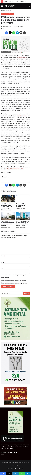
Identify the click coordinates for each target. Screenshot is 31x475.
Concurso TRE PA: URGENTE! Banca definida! (21, 205)
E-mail (3, 262)
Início (3, 10)
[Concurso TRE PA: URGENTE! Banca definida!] (23, 198)
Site (2, 268)
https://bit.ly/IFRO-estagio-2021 (15, 168)
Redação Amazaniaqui (7, 26)
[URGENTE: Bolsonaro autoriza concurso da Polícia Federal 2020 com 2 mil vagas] (8, 198)
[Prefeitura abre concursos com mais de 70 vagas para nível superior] (8, 216)
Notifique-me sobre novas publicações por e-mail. (14, 283)
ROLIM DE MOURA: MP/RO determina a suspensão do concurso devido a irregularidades (23, 223)
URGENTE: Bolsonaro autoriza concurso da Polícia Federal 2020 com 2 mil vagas (7, 206)
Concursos (8, 10)
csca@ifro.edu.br (21, 116)
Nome (3, 256)
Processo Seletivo (22, 57)
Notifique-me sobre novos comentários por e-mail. (14, 280)
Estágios (11, 13)
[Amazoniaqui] (10, 6)
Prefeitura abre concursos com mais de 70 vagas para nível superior (7, 223)
